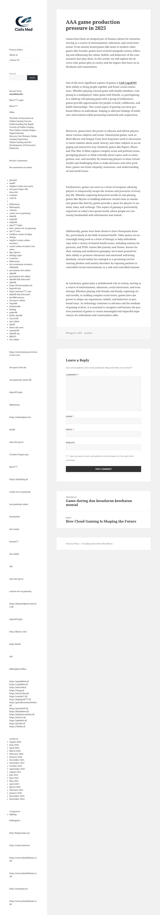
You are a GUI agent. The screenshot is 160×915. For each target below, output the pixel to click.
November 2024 (16, 799)
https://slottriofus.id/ (19, 693)
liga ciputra (14, 252)
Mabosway (14, 204)
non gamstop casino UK (20, 379)
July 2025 (13, 775)
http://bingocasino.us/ (19, 833)
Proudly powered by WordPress (97, 543)
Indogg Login (15, 255)
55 (15, 336)
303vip (12, 237)
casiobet (13, 195)
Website (70, 442)
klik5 (11, 336)
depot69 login (15, 392)
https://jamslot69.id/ (18, 708)
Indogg (12, 309)
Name (70, 416)
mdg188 (13, 219)
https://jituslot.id (17, 723)
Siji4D (12, 324)
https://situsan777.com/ (20, 291)
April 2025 (14, 784)
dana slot (13, 192)
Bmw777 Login (16, 100)
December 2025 (16, 760)
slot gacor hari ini (17, 367)
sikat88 (12, 216)
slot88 (12, 429)
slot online (14, 321)
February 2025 (16, 790)
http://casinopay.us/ (18, 888)
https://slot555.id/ (17, 717)
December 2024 (16, 796)
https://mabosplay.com (20, 417)
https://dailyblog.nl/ (18, 479)
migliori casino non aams (21, 186)
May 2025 (13, 781)
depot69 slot (15, 288)
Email (70, 429)
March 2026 (15, 751)
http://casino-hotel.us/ (19, 845)
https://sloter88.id (17, 687)
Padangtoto (14, 820)
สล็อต (11, 112)
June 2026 (14, 745)
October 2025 (15, 766)
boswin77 (13, 541)
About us (13, 54)
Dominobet (14, 516)
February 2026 (16, 754)
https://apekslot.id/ (18, 720)
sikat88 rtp (14, 333)
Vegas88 (13, 303)
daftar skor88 (15, 315)
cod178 (12, 198)
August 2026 (15, 741)
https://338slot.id (17, 726)
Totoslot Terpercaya (19, 454)
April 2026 (14, 748)
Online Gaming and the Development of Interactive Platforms (22, 145)
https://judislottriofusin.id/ (21, 714)
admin (89, 333)
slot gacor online (17, 300)
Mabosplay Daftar (17, 669)
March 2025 (15, 787)
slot (11, 566)
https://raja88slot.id (18, 684)
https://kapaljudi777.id (20, 699)
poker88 (13, 312)
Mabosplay (14, 207)
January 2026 (15, 757)
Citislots (13, 210)
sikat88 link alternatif (19, 279)
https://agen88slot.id (19, 681)
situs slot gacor (16, 442)
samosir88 (14, 330)
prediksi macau (16, 297)
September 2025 (17, 769)
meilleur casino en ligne (20, 234)
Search (12, 73)
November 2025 (16, 763)
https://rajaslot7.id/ (18, 696)
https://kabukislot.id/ (19, 711)
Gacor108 (13, 318)
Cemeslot (13, 258)
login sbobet (15, 644)
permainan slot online (19, 270)
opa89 (12, 183)
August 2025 (15, 772)
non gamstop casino (18, 504)
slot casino (14, 529)
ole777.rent (14, 231)
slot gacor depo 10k (18, 189)
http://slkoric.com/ (18, 631)
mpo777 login (15, 225)
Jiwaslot (13, 180)
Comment (72, 374)
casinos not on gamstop (20, 591)
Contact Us (14, 60)
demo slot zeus (16, 327)
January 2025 (15, 793)
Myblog (12, 814)
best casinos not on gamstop (22, 228)
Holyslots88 (14, 306)
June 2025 (14, 778)
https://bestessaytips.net (20, 285)
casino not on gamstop (19, 213)
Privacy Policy (16, 49)
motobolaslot (16, 94)
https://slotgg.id (16, 690)
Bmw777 (13, 106)
